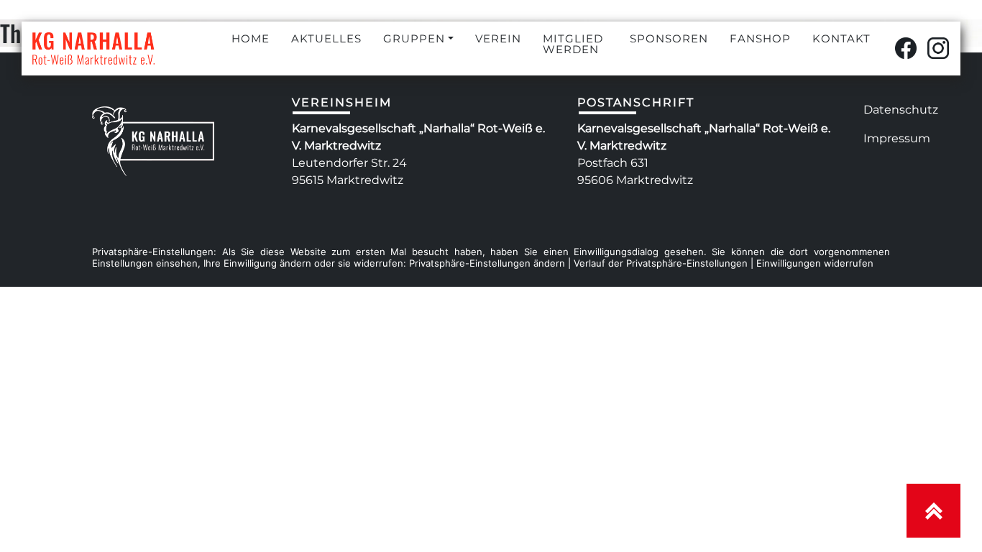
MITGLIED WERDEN (573, 44)
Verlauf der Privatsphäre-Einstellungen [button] (661, 263)
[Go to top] (933, 511)
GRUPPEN (414, 38)
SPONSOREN (669, 38)
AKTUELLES (326, 38)
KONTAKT (841, 38)
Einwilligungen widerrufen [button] (814, 263)
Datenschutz (900, 109)
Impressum (896, 138)
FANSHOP (760, 38)
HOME (250, 38)
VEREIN (498, 38)
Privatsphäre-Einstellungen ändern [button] (487, 263)
